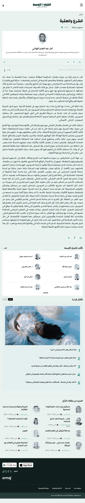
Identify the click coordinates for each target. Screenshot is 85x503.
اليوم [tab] (10, 299)
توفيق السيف (67, 438)
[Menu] (81, 5)
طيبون (24, 430)
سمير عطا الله (67, 266)
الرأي (81, 14)
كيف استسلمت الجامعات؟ (17, 418)
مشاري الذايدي (23, 414)
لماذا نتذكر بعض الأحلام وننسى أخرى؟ (63, 349)
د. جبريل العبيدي (66, 450)
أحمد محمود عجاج (26, 256)
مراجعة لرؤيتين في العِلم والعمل (57, 430)
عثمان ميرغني (24, 450)
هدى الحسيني (67, 414)
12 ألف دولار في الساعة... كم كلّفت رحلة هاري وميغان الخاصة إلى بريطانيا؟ (51, 382)
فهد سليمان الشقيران (65, 424)
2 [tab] (39, 293)
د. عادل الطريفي (27, 266)
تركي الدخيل (28, 276)
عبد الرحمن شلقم (26, 287)
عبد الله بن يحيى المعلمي (63, 287)
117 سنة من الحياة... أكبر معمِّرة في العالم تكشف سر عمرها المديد (53, 366)
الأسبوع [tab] (5, 299)
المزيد (5, 248)
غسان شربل (68, 276)
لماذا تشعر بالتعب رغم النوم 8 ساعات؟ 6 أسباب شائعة (57, 358)
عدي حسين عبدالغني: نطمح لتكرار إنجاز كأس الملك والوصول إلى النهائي (51, 374)
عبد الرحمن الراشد (65, 256)
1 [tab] (45, 293)
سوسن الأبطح (24, 426)
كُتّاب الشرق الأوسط (73, 248)
